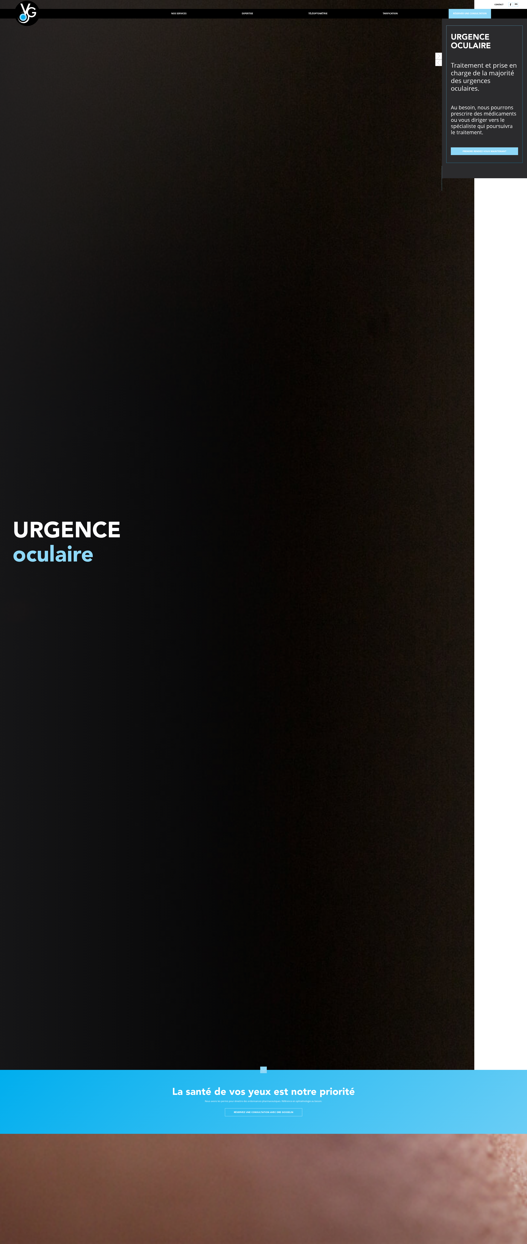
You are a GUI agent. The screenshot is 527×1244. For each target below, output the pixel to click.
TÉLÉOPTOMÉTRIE (317, 13)
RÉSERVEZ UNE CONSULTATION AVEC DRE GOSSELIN (263, 1112)
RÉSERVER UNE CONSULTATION (470, 13)
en (516, 4)
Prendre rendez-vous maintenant (484, 151)
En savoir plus (319, 1220)
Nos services (179, 13)
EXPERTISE (247, 13)
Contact (498, 4)
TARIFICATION (390, 13)
